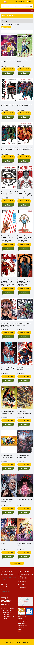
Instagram (23, 588)
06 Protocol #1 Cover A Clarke (24, 60)
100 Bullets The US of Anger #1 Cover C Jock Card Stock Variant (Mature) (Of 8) (8, 238)
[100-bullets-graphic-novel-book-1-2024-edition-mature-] (9, 90)
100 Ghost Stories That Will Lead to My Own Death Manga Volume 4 (9, 325)
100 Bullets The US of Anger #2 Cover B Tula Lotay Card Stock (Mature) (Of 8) (23, 282)
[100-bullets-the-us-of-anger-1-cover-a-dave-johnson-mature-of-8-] (25, 178)
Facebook (22, 581)
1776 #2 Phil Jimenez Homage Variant (7, 500)
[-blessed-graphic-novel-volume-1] (9, 46)
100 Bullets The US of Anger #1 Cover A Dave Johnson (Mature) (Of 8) (24, 193)
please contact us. (21, 632)
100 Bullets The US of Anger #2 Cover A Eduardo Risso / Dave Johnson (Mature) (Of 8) (8, 282)
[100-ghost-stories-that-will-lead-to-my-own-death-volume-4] (9, 310)
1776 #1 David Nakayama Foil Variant (24, 368)
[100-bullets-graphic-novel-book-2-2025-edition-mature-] (25, 90)
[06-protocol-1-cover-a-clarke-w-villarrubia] (25, 46)
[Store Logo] (5, 2)
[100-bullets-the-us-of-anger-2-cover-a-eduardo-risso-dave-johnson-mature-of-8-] (9, 266)
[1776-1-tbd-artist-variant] (25, 398)
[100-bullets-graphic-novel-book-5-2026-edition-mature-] (9, 178)
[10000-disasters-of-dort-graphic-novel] (25, 310)
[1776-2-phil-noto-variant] (25, 485)
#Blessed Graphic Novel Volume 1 (8, 60)
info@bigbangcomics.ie (26, 575)
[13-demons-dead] (9, 354)
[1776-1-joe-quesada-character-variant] (9, 398)
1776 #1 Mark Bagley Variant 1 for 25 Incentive (24, 412)
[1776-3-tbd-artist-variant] (25, 529)
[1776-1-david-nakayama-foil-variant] (25, 354)
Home (4, 21)
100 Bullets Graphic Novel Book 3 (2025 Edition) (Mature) (8, 149)
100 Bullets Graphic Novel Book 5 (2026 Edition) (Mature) (8, 193)
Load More (17, 563)
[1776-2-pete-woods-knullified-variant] (25, 442)
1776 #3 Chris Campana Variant (24, 544)
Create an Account (20, 1)
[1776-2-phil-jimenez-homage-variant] (9, 485)
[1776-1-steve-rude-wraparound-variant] (9, 442)
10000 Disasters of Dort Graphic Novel (24, 324)
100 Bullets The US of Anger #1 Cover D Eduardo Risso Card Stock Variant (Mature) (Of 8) (25, 238)
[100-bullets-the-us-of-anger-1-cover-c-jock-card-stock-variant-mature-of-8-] (9, 222)
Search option (8, 16)
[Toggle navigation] (32, 10)
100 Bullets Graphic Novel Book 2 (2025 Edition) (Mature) (24, 105)
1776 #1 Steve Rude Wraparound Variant (7, 456)
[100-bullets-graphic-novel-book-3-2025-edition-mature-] (9, 134)
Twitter (22, 584)
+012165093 (23, 578)
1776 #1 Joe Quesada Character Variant (7, 412)
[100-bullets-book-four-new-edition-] (25, 134)
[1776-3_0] (9, 529)
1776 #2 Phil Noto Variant (24, 499)
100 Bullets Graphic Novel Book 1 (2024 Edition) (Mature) (8, 105)
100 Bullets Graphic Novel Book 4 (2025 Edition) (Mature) (24, 149)
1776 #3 (3, 543)
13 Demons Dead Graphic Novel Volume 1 (8, 368)
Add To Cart (8, 69)
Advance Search (5, 27)
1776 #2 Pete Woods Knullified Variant (23, 456)
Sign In (31, 1)
